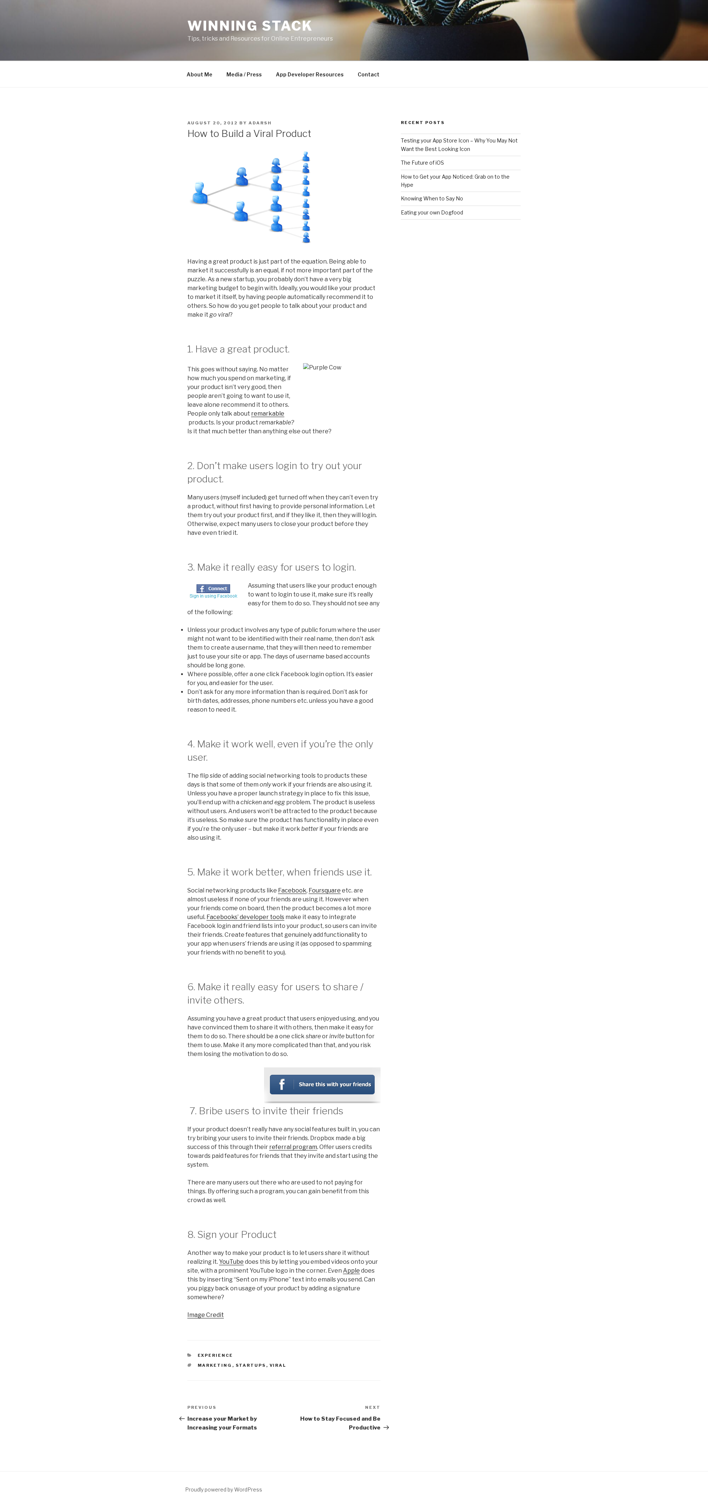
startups (251, 1365)
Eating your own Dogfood (432, 212)
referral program (293, 1146)
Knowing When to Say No (432, 198)
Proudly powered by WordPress (223, 1489)
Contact (368, 74)
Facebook (292, 890)
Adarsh (260, 122)
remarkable (267, 413)
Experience (215, 1355)
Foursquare (325, 890)
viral (278, 1365)
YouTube (231, 1261)
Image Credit (205, 1314)
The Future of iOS (422, 162)
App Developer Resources (310, 74)
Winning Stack (250, 26)
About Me (199, 74)
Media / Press (244, 74)
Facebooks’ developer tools (245, 917)
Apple (351, 1270)
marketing (215, 1365)
